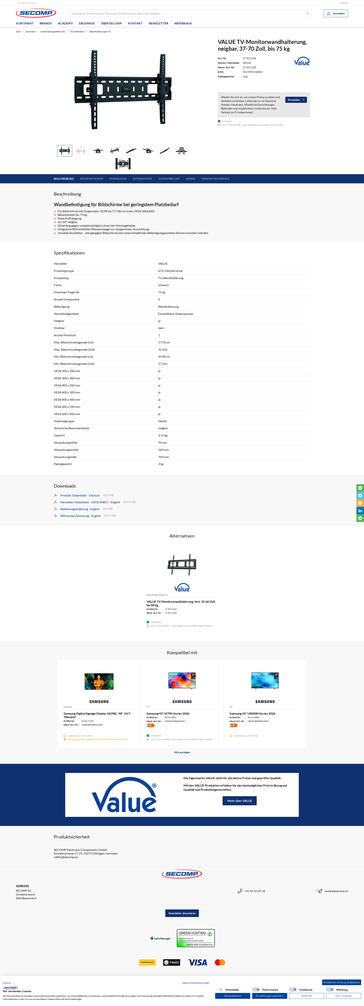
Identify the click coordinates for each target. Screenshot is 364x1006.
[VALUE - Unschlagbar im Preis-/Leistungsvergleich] (124, 795)
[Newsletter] (360, 518)
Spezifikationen (91, 178)
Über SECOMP (111, 23)
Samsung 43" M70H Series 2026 (168, 713)
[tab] (64, 151)
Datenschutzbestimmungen (195, 982)
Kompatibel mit (169, 178)
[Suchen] (307, 13)
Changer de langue (26, 3)
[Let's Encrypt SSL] (160, 938)
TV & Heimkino (77, 31)
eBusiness (87, 23)
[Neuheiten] (360, 488)
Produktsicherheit (215, 178)
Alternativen (142, 178)
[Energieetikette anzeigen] (151, 725)
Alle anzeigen (182, 752)
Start (18, 31)
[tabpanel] (123, 90)
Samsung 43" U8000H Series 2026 (252, 713)
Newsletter (158, 23)
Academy (65, 23)
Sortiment (25, 23)
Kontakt (135, 23)
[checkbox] (219, 989)
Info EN (344, 3)
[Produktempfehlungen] (360, 495)
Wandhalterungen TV (100, 31)
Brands (46, 23)
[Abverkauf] (360, 503)
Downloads (118, 178)
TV (148, 706)
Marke (190, 178)
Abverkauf (183, 23)
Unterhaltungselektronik (52, 31)
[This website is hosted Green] (196, 938)
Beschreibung (64, 178)
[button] (9, 983)
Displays (68, 706)
